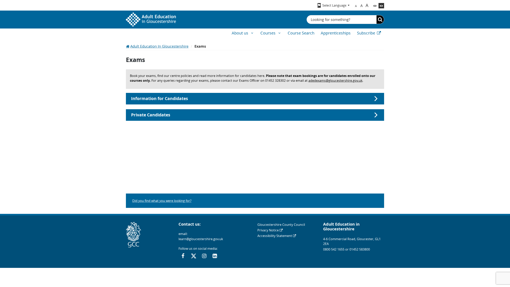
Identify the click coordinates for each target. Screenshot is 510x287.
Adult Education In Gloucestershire (159, 46)
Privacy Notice (268, 230)
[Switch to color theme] (375, 5)
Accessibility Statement (274, 236)
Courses (268, 33)
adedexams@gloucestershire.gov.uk (335, 80)
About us (240, 33)
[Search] (380, 19)
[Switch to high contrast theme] (381, 5)
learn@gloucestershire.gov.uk (200, 239)
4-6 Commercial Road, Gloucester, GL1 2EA (352, 241)
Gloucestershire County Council (281, 224)
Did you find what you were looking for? (161, 201)
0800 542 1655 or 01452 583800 (346, 249)
